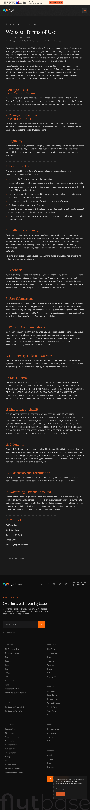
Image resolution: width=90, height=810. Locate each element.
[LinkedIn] (41, 584)
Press (49, 763)
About (49, 755)
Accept (60, 794)
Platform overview (12, 649)
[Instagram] (48, 584)
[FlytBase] (11, 10)
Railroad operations (12, 769)
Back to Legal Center (16, 559)
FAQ (48, 673)
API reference (52, 733)
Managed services (12, 653)
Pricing (7, 657)
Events (49, 669)
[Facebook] (60, 584)
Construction (10, 741)
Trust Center (52, 711)
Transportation (10, 753)
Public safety (10, 729)
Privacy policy (52, 699)
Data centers (10, 749)
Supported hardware (12, 689)
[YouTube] (66, 584)
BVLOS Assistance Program (15, 693)
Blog (49, 657)
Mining (7, 757)
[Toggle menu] (84, 10)
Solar (7, 761)
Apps (7, 685)
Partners (50, 767)
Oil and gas (9, 733)
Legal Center (52, 695)
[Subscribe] (41, 624)
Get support (51, 691)
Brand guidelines (53, 677)
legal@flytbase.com (20, 544)
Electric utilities (11, 745)
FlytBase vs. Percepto (13, 711)
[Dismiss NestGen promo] (85, 2)
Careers (50, 759)
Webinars (50, 665)
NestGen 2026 (52, 649)
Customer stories (53, 653)
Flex (6, 669)
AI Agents (8, 673)
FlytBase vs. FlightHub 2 (14, 707)
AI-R (6, 677)
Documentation (53, 729)
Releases (50, 741)
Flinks (7, 665)
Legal (12, 24)
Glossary (50, 661)
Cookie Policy (52, 707)
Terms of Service (53, 703)
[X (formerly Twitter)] (54, 584)
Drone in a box (10, 681)
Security (8, 661)
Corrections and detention (14, 773)
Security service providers (15, 737)
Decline (70, 794)
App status (51, 737)
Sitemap (50, 715)
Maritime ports (10, 765)
